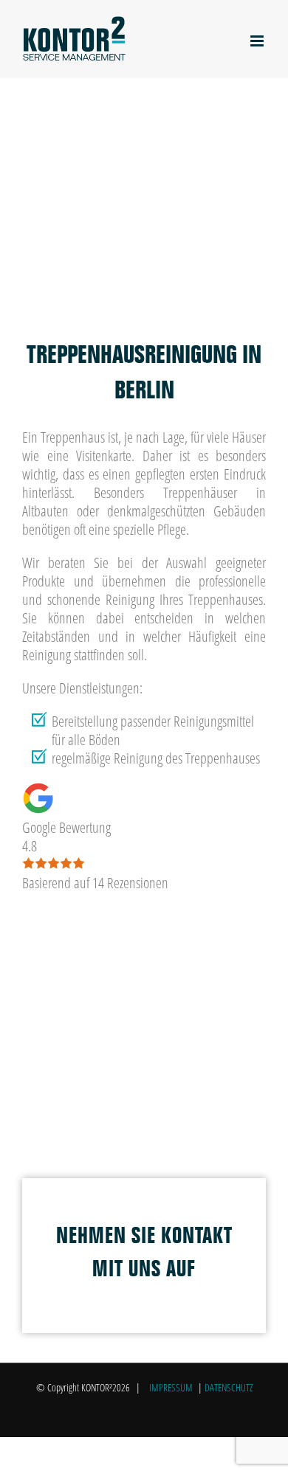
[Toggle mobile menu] (258, 41)
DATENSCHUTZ (229, 1387)
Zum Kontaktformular (84, 313)
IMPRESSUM (171, 1387)
